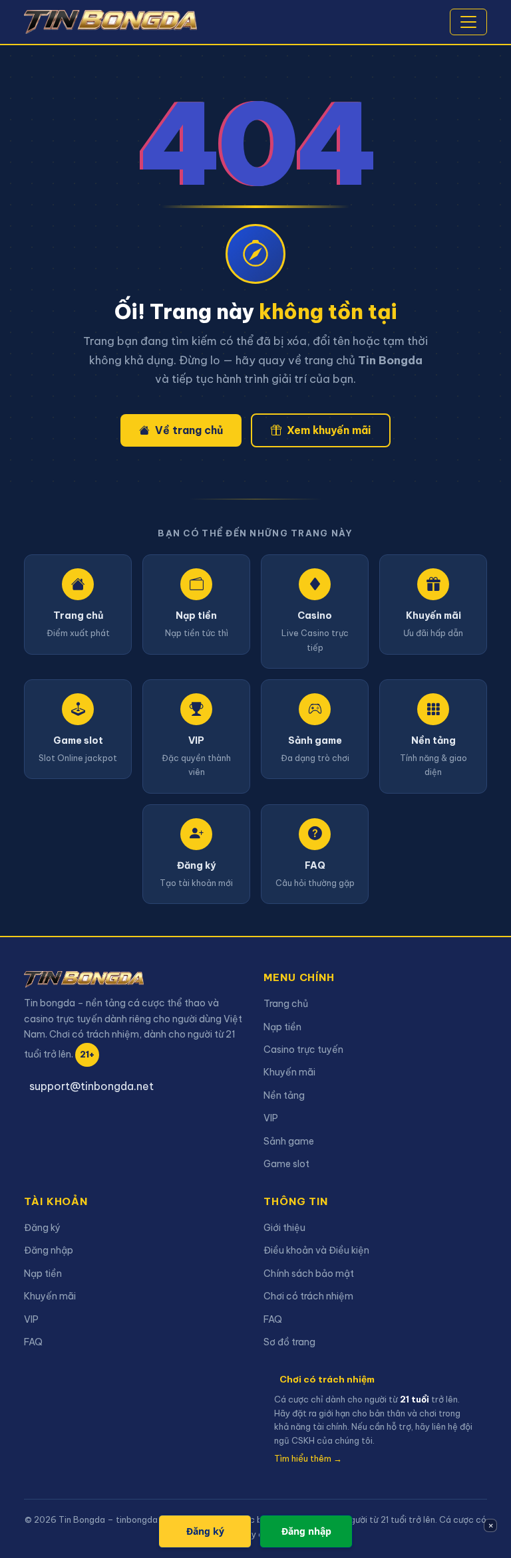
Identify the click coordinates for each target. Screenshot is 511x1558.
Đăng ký (42, 1228)
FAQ (33, 1342)
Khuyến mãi (289, 1072)
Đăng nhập (48, 1250)
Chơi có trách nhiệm (308, 1296)
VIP (270, 1118)
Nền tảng (284, 1095)
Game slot (286, 1164)
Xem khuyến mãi (329, 430)
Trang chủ (285, 1004)
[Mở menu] (468, 22)
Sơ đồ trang (289, 1342)
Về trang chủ (189, 430)
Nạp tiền (282, 1027)
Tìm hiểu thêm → (308, 1458)
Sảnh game (288, 1141)
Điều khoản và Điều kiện (316, 1250)
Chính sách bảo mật (308, 1274)
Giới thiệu (284, 1228)
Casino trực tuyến (303, 1050)
